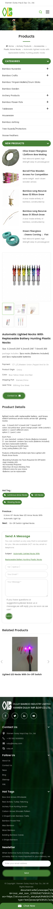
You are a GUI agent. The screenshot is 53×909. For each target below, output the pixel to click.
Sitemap (5, 779)
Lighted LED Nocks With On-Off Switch (22, 674)
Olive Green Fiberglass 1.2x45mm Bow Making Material (35, 152)
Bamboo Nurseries (11, 69)
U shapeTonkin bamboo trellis (15, 816)
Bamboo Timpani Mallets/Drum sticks (21, 82)
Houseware (8, 115)
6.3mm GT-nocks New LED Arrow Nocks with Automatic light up (23, 517)
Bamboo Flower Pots (12, 102)
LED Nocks (39, 495)
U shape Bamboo (10, 839)
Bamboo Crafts (10, 75)
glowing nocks (13, 502)
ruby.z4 (10, 748)
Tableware (7, 109)
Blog (4, 775)
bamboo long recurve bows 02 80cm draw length (35, 192)
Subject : (23, 556)
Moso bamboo (8, 830)
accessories (39, 46)
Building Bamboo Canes (13, 835)
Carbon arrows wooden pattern (16, 811)
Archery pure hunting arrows (14, 806)
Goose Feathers (10, 135)
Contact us (12, 395)
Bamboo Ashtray (10, 122)
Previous (2, 661)
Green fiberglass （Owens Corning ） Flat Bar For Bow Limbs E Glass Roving (37, 232)
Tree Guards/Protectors (14, 129)
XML (4, 784)
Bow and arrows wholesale (14, 797)
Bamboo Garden (10, 89)
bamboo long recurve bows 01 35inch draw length (35, 213)
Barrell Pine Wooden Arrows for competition (35, 172)
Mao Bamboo (8, 825)
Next (48, 661)
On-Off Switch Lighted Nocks (21, 523)
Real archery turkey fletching (15, 802)
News (4, 770)
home (11, 46)
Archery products (23, 46)
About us (6, 760)
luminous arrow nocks (17, 495)
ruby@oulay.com (14, 743)
